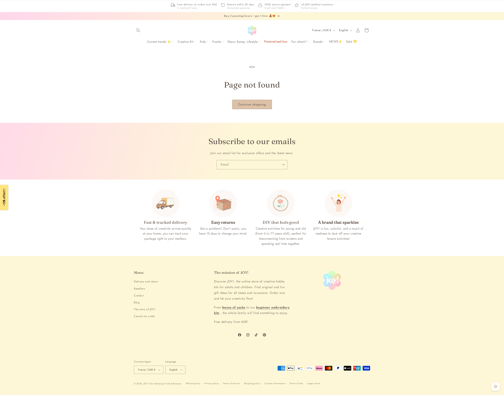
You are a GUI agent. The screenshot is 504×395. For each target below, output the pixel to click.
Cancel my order (144, 316)
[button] (138, 30)
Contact (139, 295)
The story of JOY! (144, 309)
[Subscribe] (283, 164)
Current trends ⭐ (159, 41)
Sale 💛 (351, 41)
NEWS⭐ (335, 41)
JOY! (146, 383)
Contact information (275, 383)
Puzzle (216, 41)
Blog (137, 302)
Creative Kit (185, 41)
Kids (203, 41)
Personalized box (275, 41)
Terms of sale (296, 383)
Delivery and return (146, 282)
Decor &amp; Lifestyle (243, 41)
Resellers (139, 289)
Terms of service (231, 383)
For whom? (299, 41)
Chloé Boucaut (174, 383)
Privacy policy (211, 383)
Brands (317, 41)
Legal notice (313, 383)
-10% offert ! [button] (4, 197)
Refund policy (193, 383)
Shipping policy (252, 383)
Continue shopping (252, 104)
